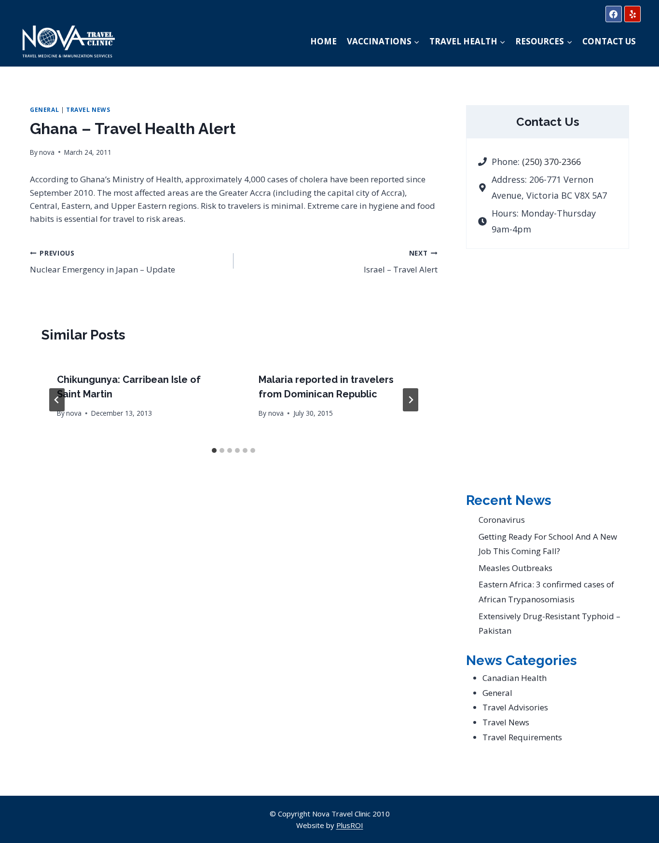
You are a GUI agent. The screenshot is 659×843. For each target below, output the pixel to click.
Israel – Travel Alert (400, 261)
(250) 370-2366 (551, 161)
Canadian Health (514, 677)
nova (47, 152)
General (44, 109)
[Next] (410, 399)
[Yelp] (632, 14)
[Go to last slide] (57, 399)
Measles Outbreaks (515, 567)
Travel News (88, 109)
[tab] (214, 450)
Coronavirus (502, 519)
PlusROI (349, 825)
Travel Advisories (515, 707)
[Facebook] (613, 14)
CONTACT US (609, 41)
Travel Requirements (522, 737)
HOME (323, 41)
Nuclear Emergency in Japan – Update (102, 261)
